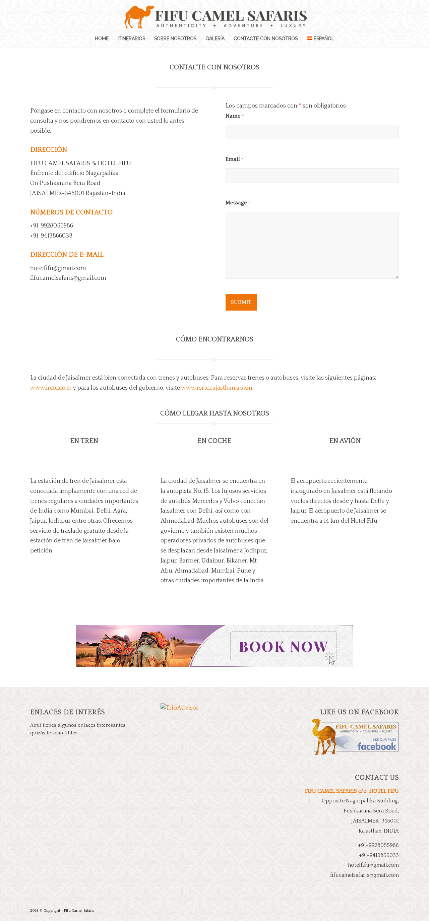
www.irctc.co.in (51, 388)
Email (234, 159)
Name (235, 116)
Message (238, 203)
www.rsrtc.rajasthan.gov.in (216, 388)
